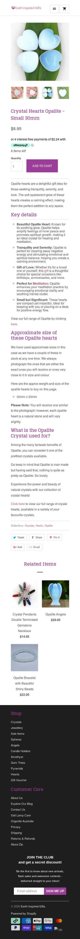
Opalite (49, 525)
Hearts (39, 525)
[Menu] (54, 9)
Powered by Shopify (23, 913)
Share (39, 537)
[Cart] (64, 9)
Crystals (29, 525)
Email (36, 547)
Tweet (20, 537)
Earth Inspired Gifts (33, 906)
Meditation (40, 283)
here (14, 324)
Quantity (16, 158)
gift (46, 270)
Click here (18, 504)
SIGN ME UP (55, 891)
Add (19, 547)
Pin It (57, 537)
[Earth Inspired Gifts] (26, 9)
